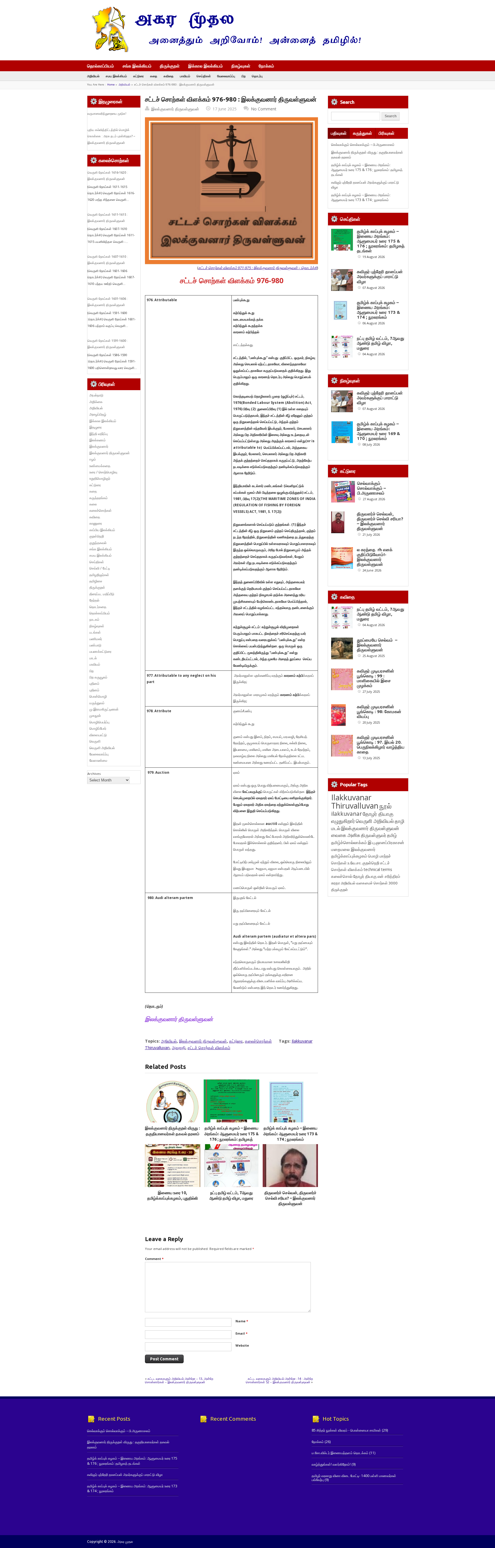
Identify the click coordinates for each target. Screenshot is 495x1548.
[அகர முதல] (224, 51)
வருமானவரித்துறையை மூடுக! (106, 113)
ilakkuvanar (346, 813)
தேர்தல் (94, 600)
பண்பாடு (95, 645)
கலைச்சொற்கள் (258, 1041)
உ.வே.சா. (354, 863)
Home (111, 84)
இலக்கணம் (97, 440)
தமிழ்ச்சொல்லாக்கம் (349, 842)
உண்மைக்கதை (99, 465)
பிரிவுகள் (386, 133)
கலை (93, 504)
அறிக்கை (96, 401)
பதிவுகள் (339, 133)
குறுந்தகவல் (98, 542)
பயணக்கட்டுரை (100, 651)
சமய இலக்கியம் (116, 76)
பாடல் (93, 658)
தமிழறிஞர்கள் (99, 574)
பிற (243, 76)
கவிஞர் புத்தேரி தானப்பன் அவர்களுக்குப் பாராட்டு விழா (380, 276)
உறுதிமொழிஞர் (99, 478)
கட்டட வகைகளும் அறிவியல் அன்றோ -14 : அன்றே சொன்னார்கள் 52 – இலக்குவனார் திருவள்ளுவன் (279, 1380)
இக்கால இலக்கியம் (205, 66)
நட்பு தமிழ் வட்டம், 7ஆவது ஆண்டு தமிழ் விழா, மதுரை (380, 343)
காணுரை (95, 523)
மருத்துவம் (97, 702)
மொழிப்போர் (97, 728)
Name (241, 1321)
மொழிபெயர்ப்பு (99, 722)
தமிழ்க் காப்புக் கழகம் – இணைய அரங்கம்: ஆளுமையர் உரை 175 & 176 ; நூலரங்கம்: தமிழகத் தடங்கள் (366, 169)
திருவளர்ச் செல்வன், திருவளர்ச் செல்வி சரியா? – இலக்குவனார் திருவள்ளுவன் (290, 1198)
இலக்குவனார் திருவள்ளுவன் (175, 109)
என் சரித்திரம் (389, 876)
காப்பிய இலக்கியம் (102, 529)
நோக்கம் (266, 66)
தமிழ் (392, 835)
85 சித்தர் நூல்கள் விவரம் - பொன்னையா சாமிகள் (346, 1430)
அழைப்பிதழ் (97, 414)
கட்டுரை (138, 76)
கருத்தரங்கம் (98, 497)
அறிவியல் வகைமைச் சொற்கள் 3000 (369, 883)
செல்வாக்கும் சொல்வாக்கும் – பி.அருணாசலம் (362, 144)
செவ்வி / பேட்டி (99, 568)
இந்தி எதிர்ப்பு (98, 433)
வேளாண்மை (98, 760)
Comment (154, 1259)
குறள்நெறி (96, 536)
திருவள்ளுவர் (373, 835)
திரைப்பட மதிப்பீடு (101, 594)
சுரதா (335, 883)
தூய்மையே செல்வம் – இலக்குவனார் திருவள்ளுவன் (377, 645)
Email (241, 1333)
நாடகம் (94, 619)
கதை (153, 76)
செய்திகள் (204, 76)
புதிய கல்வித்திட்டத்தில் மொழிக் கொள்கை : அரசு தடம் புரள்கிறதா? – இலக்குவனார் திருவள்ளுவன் (111, 136)
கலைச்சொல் (341, 876)
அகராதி (178, 1047)
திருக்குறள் (170, 66)
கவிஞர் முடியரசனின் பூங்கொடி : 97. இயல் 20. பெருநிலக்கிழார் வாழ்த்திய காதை (380, 744)
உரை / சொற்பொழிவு (103, 472)
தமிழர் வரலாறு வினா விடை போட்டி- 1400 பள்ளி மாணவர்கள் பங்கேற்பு (354, 1477)
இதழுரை (95, 427)
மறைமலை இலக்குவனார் (353, 849)
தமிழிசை (95, 581)
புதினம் (94, 683)
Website (242, 1345)
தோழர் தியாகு (365, 876)
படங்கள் (95, 632)
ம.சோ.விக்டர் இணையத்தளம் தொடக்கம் (340, 1452)
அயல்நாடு (96, 395)
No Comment (263, 109)
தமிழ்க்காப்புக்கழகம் (349, 856)
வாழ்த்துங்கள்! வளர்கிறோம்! (331, 1464)
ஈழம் (92, 459)
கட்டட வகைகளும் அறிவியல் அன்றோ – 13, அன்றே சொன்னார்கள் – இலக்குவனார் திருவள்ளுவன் (179, 1380)
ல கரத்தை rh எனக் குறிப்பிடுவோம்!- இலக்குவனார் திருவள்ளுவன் (374, 557)
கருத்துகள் (362, 133)
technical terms (378, 869)
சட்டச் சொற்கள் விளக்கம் (209, 1047)
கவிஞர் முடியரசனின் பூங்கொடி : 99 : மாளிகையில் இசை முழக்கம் (375, 678)
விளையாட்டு (98, 735)
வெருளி (95, 741)
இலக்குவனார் (98, 446)
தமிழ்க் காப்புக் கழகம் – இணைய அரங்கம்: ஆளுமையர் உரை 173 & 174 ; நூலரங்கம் (290, 1134)
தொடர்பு (257, 76)
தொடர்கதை (97, 606)
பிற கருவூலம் (98, 677)
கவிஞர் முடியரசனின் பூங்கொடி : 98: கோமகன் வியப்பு (379, 711)
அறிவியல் (93, 76)
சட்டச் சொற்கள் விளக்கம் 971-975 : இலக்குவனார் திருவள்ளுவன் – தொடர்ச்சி (257, 267)
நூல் (385, 806)
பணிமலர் (95, 638)
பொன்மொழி (98, 696)
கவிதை (169, 76)
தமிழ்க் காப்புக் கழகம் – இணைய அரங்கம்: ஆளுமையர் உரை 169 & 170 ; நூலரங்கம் (378, 431)
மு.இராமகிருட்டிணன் (104, 709)
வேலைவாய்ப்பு (226, 76)
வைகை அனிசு (345, 835)
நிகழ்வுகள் (240, 66)
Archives (94, 773)
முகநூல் (95, 715)
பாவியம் (185, 76)
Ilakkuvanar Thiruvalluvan (354, 801)
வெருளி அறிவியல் (102, 747)
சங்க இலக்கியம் (137, 66)
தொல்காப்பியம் (100, 66)
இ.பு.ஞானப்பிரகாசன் (386, 842)
